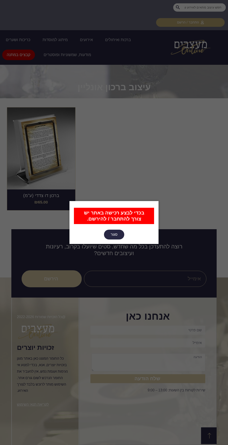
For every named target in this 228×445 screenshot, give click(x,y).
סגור (114, 234)
